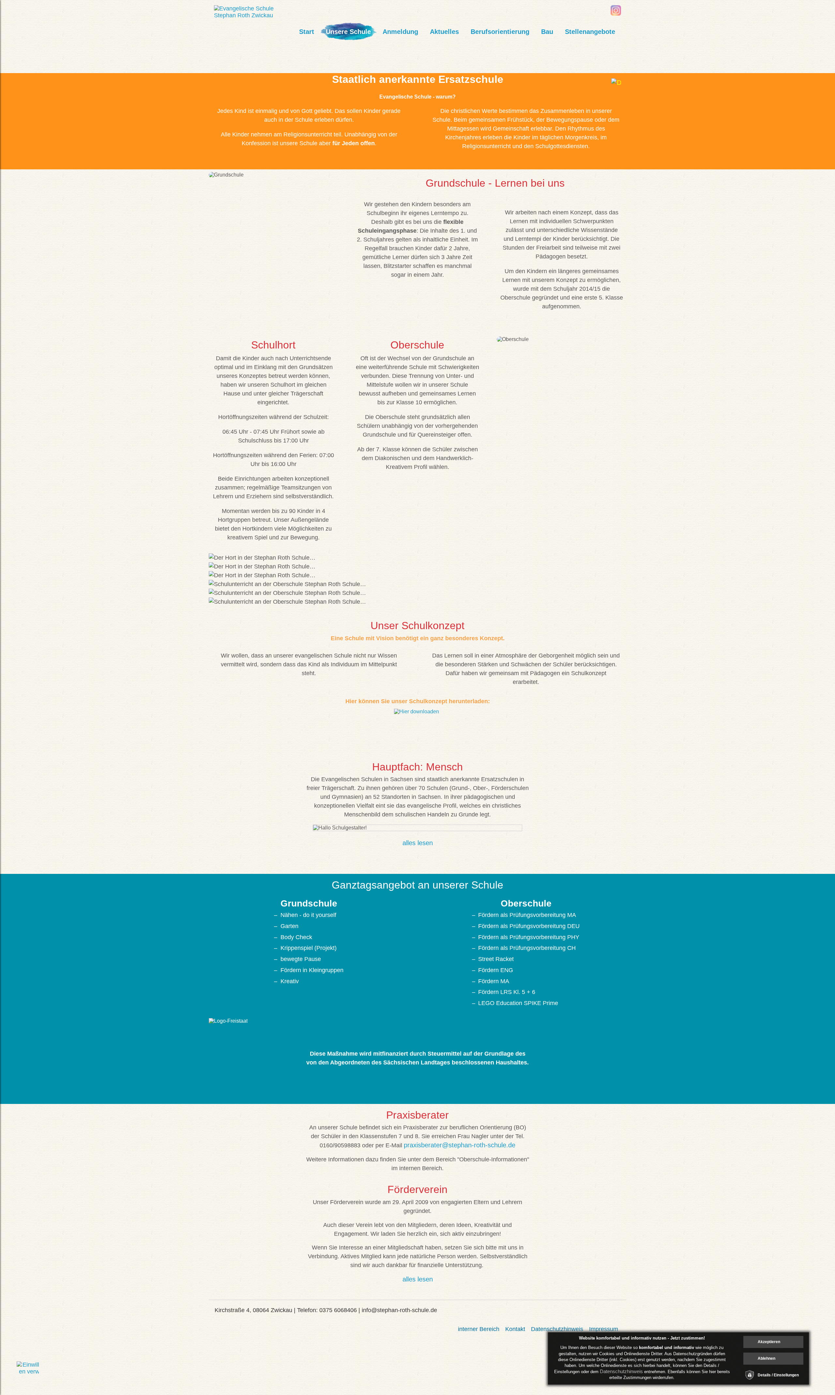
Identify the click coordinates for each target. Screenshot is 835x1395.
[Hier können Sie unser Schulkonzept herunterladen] (417, 726)
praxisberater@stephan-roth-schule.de (459, 1145)
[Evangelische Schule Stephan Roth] (253, 15)
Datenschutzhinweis (621, 1371)
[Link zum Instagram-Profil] (616, 13)
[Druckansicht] (616, 83)
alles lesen (417, 842)
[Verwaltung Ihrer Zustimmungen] (28, 1372)
